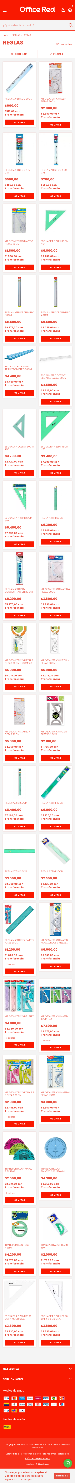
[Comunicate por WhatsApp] (67, 1463)
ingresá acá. (63, 1453)
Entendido (62, 1475)
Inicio (5, 35)
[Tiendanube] (38, 1464)
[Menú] (5, 10)
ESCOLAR (16, 35)
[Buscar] (70, 25)
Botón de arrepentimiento (37, 1458)
